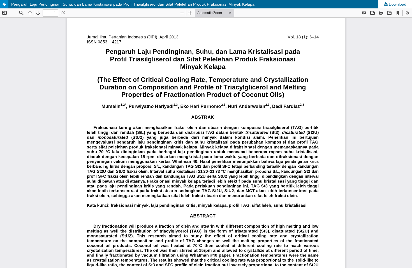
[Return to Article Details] (4, 4)
